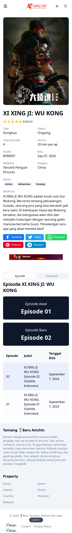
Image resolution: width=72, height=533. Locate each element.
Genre (42, 483)
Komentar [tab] (52, 276)
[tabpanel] (36, 349)
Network (8, 502)
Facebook (17, 237)
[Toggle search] (65, 6)
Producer (43, 496)
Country (8, 496)
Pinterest (16, 244)
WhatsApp (59, 237)
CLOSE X (36, 519)
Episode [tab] (20, 276)
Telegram (38, 244)
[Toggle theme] (57, 6)
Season (7, 490)
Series (7, 483)
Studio (42, 490)
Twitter (37, 237)
